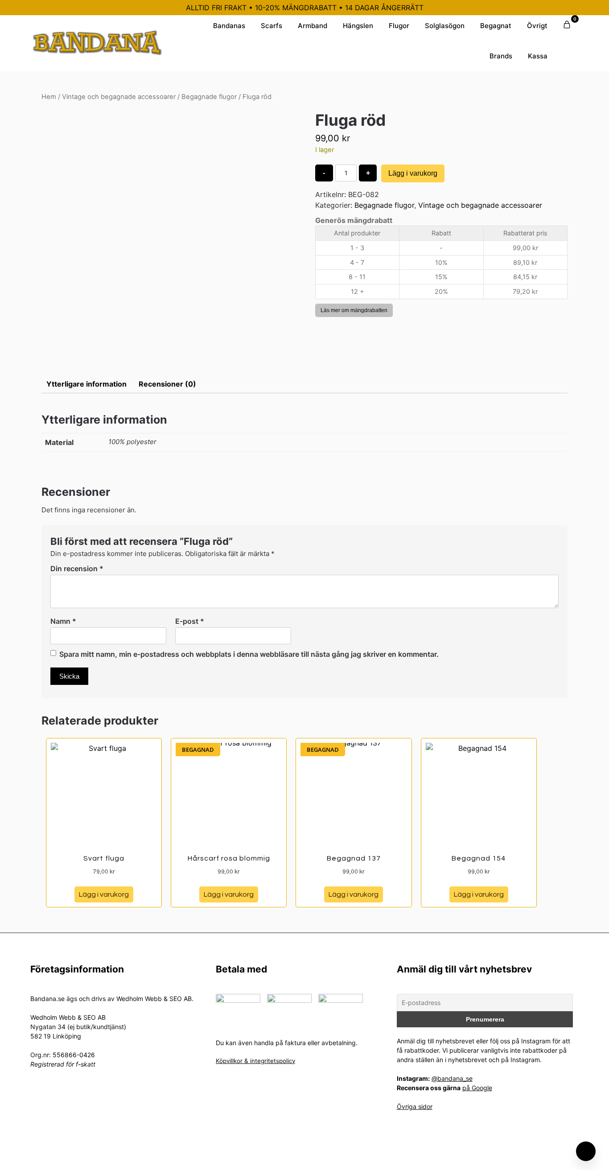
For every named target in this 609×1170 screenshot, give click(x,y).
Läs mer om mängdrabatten (354, 310)
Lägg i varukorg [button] (104, 894)
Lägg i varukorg (412, 173)
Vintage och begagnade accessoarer (119, 97)
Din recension (76, 568)
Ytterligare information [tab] (86, 383)
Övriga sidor (414, 1106)
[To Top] (586, 1151)
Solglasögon (445, 25)
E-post (189, 621)
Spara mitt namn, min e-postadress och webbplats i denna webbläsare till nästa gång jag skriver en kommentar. (249, 654)
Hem (48, 97)
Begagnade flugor (209, 97)
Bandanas (229, 25)
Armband (312, 25)
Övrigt (537, 25)
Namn (63, 621)
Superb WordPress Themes (363, 1156)
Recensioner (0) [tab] (167, 383)
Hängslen (358, 25)
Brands (501, 56)
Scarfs (271, 25)
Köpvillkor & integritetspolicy (255, 1060)
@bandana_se (452, 1078)
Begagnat (495, 25)
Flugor (399, 25)
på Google (477, 1088)
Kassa (537, 56)
